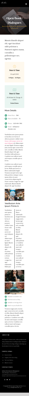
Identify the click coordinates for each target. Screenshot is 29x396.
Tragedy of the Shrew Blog (11, 357)
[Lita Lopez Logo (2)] (4, 2)
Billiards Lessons (8, 362)
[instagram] (4, 379)
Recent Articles (8, 355)
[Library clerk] (14, 189)
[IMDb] (2, 379)
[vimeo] (9, 379)
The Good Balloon (9, 360)
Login (20, 387)
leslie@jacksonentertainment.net (18, 375)
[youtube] (7, 379)
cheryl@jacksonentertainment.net (9, 374)
